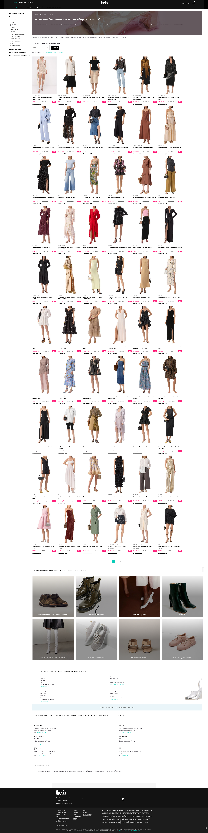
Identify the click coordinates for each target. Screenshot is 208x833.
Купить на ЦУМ (36, 104)
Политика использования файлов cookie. (129, 830)
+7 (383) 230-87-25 (44, 686)
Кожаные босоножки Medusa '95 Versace (117, 297)
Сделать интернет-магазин (54, 7)
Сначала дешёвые (47, 52)
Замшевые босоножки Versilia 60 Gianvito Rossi (42, 98)
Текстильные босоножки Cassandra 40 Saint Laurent (119, 397)
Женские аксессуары (15, 49)
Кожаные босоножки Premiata (92, 446)
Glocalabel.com (77, 816)
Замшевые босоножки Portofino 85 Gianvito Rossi (143, 98)
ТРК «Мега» (122, 725)
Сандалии (12, 40)
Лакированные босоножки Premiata (43, 446)
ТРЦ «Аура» (38, 725)
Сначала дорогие (58, 52)
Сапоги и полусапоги (15, 41)
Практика (75, 814)
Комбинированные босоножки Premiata (67, 447)
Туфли (11, 43)
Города (85, 810)
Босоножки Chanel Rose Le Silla (142, 247)
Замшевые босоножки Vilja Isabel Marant (42, 297)
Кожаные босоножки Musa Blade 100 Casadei (169, 547)
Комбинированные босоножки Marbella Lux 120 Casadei (69, 297)
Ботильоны (13, 25)
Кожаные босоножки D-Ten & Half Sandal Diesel (93, 297)
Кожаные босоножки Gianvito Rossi (93, 97)
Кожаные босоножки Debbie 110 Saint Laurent (144, 397)
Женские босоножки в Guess (48, 691)
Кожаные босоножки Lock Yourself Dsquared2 (93, 148)
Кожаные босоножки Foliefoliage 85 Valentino (168, 447)
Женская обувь (13, 20)
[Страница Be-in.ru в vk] (194, 2)
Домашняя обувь (14, 29)
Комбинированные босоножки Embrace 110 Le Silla (69, 547)
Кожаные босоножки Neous (141, 297)
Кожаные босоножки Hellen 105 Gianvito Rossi (94, 347)
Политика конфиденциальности (61, 821)
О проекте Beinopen (61, 812)
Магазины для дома (76, 819)
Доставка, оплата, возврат (62, 818)
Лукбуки (75, 810)
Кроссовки (13, 33)
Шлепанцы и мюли (15, 45)
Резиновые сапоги (15, 38)
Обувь (51, 14)
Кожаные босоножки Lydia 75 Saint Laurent (168, 397)
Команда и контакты (61, 814)
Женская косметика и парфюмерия (19, 55)
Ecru (41, 682)
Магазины (22, 2)
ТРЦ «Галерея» (39, 736)
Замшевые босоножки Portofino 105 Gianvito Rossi (118, 98)
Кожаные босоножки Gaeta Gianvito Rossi (168, 98)
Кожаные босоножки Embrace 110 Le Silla (43, 547)
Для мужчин (30, 7)
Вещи (15, 2)
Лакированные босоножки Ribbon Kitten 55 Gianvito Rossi (143, 347)
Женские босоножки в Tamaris (118, 691)
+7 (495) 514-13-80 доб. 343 (117, 684)
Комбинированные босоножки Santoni (43, 197)
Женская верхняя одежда (16, 13)
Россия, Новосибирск (189, 3)
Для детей (40, 7)
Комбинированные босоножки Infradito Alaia (44, 497)
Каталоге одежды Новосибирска (110, 813)
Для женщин (20, 7)
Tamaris (112, 696)
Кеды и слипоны (14, 31)
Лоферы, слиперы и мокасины (17, 34)
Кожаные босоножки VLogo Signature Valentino (169, 148)
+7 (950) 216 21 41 (114, 699)
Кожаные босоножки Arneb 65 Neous (169, 297)
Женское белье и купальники (17, 52)
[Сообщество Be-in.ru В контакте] (123, 799)
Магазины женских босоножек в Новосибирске (117, 707)
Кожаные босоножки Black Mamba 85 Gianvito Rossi (43, 397)
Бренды (85, 812)
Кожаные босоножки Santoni (66, 197)
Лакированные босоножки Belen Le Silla (119, 247)
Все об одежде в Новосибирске (87, 815)
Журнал (30, 2)
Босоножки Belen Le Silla (90, 247)
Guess (41, 698)
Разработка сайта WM (61, 825)
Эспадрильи (13, 47)
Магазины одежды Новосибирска (135, 815)
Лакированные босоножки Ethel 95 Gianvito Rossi (68, 347)
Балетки (12, 22)
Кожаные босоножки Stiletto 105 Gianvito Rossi (92, 397)
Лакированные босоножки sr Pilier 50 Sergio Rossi (69, 248)
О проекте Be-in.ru (60, 810)
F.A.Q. (57, 816)
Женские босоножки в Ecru (47, 676)
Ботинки (12, 27)
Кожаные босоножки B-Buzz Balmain (68, 147)
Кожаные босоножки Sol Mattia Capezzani (117, 547)
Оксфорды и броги (15, 36)
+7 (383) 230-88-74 (44, 701)
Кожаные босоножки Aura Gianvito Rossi (68, 98)
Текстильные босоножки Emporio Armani (118, 148)
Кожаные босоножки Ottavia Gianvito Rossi (43, 148)
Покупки (75, 812)
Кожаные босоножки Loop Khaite (92, 546)
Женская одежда (14, 16)
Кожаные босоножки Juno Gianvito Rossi (42, 347)
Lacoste (112, 681)
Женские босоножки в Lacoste (118, 676)
